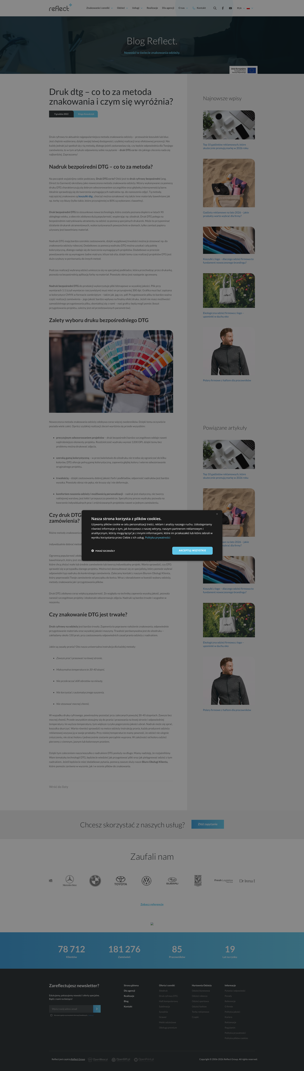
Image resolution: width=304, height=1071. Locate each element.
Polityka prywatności (157, 537)
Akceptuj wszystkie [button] (192, 550)
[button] (103, 551)
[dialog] (152, 535)
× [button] (217, 514)
